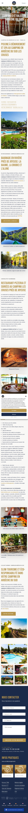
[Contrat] (7, 771)
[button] (26, 396)
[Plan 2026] (20, 771)
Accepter (14, 410)
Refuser (14, 414)
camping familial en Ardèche (9, 75)
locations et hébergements (7, 483)
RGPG (12, 417)
